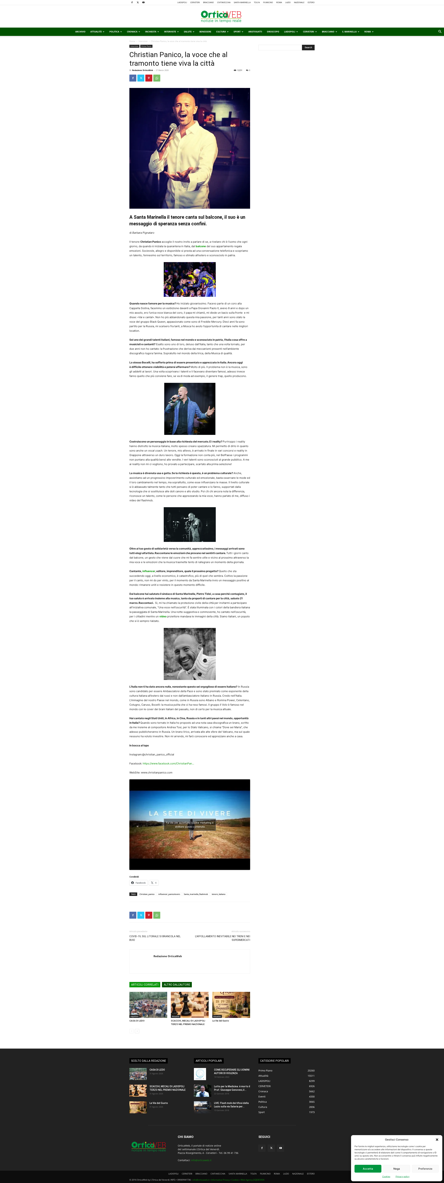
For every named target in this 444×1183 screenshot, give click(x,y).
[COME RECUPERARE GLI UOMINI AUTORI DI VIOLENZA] (200, 1074)
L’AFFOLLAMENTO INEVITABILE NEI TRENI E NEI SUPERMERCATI (222, 938)
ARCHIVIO (80, 31)
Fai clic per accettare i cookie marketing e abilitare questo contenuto (190, 824)
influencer (148, 571)
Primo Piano (146, 46)
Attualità (96, 31)
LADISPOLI (182, 2)
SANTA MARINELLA (242, 2)
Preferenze (425, 1168)
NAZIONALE (299, 2)
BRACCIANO (208, 2)
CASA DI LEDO (136, 1020)
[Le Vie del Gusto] (231, 1005)
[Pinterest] (148, 78)
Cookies (386, 1176)
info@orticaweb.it (201, 1160)
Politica (114, 31)
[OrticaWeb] (222, 16)
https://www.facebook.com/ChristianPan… (168, 763)
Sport (237, 31)
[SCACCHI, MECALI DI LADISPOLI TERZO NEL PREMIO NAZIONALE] (190, 1005)
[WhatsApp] (156, 78)
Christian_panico (147, 894)
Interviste (170, 31)
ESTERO (311, 2)
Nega (396, 1168)
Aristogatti (255, 31)
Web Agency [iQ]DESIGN (252, 1179)
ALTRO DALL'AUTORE (177, 984)
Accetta (368, 1168)
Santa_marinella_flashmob (196, 894)
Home (132, 41)
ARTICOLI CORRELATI (145, 984)
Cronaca (132, 31)
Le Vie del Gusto (220, 1020)
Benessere (205, 31)
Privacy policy (402, 1176)
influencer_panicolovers (169, 894)
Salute (188, 31)
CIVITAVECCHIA (223, 2)
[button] (437, 1139)
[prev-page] (131, 1031)
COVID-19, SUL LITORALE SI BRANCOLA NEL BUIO (155, 938)
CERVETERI (195, 2)
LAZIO (288, 2)
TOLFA (257, 2)
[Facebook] (132, 2)
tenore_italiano (218, 894)
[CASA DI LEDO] (148, 1005)
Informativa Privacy (220, 1179)
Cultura (221, 31)
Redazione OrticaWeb (142, 70)
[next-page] (137, 1031)
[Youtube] (143, 2)
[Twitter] (137, 2)
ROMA (279, 2)
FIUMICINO (268, 2)
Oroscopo (273, 31)
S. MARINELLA (349, 31)
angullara (134, 1016)
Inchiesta (150, 31)
